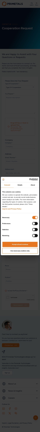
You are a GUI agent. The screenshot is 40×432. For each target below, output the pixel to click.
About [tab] (33, 185)
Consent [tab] (7, 185)
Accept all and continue (20, 244)
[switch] (35, 223)
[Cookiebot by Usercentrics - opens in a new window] (29, 179)
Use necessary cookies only (20, 251)
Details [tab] (20, 185)
